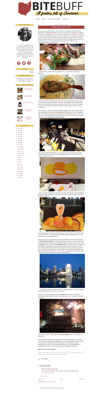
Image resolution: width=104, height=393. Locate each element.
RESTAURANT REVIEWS (54, 19)
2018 (19, 136)
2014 (19, 144)
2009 (19, 177)
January (19, 169)
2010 (19, 175)
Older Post (81, 379)
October (19, 151)
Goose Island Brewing (54, 112)
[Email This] (41, 358)
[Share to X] (44, 358)
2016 (19, 140)
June (18, 159)
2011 (19, 173)
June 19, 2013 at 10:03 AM (47, 373)
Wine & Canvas (71, 115)
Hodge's (74, 32)
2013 (19, 146)
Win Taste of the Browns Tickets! (28, 96)
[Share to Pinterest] (47, 358)
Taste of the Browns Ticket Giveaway (28, 89)
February (19, 167)
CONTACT (65, 19)
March (18, 165)
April (18, 163)
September (19, 153)
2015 (19, 142)
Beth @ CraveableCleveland (48, 369)
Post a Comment (44, 376)
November (19, 149)
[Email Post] (39, 358)
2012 (19, 171)
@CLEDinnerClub (52, 32)
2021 (19, 130)
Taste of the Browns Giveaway (28, 110)
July (18, 157)
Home (61, 379)
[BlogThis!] (43, 358)
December (19, 147)
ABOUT (44, 19)
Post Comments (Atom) (49, 381)
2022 (19, 128)
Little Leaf (58, 388)
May (18, 161)
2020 (19, 132)
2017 (19, 138)
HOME (37, 19)
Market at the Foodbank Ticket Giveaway (28, 118)
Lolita (58, 239)
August (18, 155)
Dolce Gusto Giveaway (28, 102)
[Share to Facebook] (45, 358)
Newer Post (41, 379)
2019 (19, 134)
